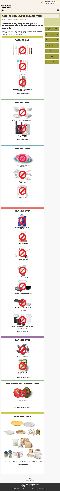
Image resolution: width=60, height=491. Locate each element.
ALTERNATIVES (23, 465)
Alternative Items (51, 62)
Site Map (25, 488)
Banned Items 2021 (52, 35)
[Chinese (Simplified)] (48, 1)
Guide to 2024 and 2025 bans (51, 29)
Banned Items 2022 (52, 40)
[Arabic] (47, 1)
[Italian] (52, 1)
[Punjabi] (55, 1)
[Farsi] (58, 1)
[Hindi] (51, 1)
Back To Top (30, 481)
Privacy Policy (16, 488)
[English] (45, 1)
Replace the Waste (5, 19)
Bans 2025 (49, 56)
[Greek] (49, 1)
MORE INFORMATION (23, 94)
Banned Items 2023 (52, 45)
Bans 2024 (49, 51)
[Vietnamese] (54, 1)
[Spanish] (57, 1)
